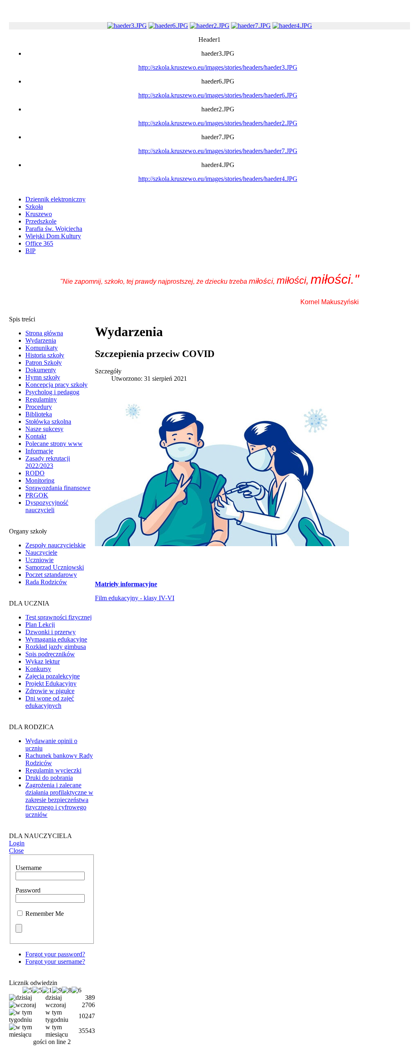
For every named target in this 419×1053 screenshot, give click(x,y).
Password (28, 890)
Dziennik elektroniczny (55, 199)
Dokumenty (40, 369)
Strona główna (44, 333)
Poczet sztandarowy (51, 574)
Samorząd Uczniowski (54, 567)
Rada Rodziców (46, 581)
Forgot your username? (55, 961)
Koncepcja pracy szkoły (56, 384)
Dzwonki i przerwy (50, 631)
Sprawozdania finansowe (57, 487)
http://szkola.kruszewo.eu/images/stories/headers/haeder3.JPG (217, 67)
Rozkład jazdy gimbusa (55, 646)
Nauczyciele (41, 552)
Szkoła (34, 206)
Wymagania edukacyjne (56, 639)
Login (17, 843)
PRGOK (36, 495)
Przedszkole (40, 221)
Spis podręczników (50, 654)
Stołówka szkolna (48, 421)
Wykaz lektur (42, 661)
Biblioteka (38, 414)
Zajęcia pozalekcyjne (52, 676)
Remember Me (44, 913)
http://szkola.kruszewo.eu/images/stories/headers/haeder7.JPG (217, 150)
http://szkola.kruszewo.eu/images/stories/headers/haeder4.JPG (217, 178)
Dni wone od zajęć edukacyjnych (49, 702)
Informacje (39, 450)
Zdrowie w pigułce (49, 690)
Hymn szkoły (42, 377)
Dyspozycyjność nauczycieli (46, 506)
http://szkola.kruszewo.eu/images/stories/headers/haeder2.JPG (217, 123)
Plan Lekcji (40, 624)
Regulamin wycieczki (53, 770)
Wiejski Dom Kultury (53, 236)
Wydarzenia (40, 340)
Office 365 (39, 243)
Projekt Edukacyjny (51, 683)
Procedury (38, 406)
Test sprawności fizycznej (58, 617)
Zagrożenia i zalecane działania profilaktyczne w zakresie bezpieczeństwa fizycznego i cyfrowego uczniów (59, 800)
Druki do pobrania (49, 777)
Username (29, 867)
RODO (35, 473)
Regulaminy (41, 399)
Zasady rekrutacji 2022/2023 (47, 462)
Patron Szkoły (43, 362)
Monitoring (39, 480)
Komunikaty (41, 347)
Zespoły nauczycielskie (55, 545)
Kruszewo (38, 213)
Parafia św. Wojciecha (53, 228)
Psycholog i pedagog (52, 392)
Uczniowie (39, 559)
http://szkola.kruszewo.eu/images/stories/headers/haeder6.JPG (217, 95)
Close (16, 850)
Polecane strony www (54, 443)
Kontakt (35, 436)
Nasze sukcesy (44, 428)
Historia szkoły (44, 355)
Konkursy (38, 668)
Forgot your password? (55, 954)
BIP (30, 250)
